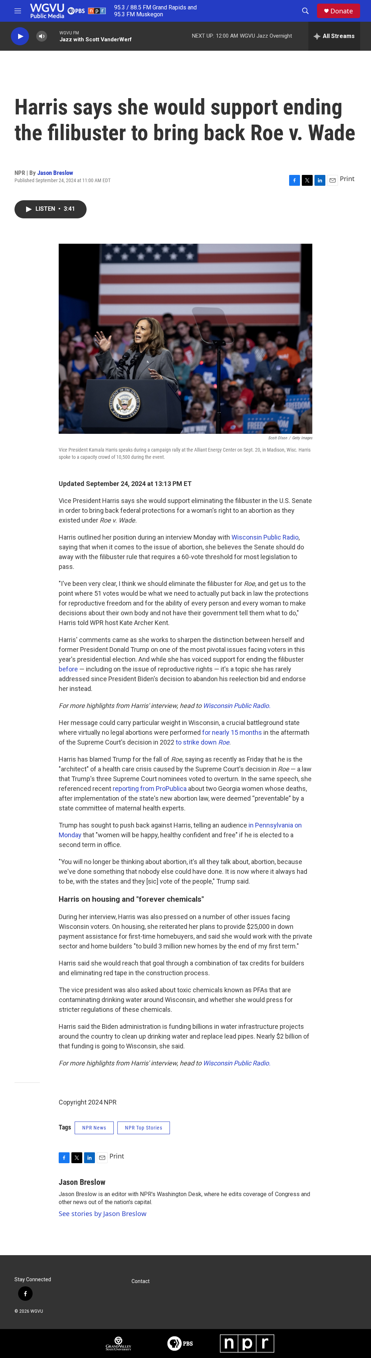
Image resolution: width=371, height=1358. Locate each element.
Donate (341, 11)
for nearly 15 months (232, 732)
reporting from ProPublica (150, 788)
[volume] (42, 36)
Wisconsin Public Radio (265, 537)
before (68, 669)
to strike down (202, 742)
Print (347, 178)
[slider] (53, 36)
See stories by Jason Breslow (102, 1213)
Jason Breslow (55, 172)
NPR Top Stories (143, 1128)
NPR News (94, 1128)
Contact (141, 1281)
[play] (20, 36)
